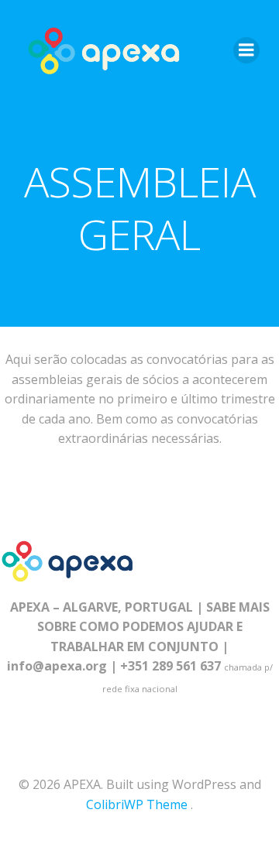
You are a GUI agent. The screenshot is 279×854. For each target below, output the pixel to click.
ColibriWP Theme (137, 804)
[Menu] (246, 50)
